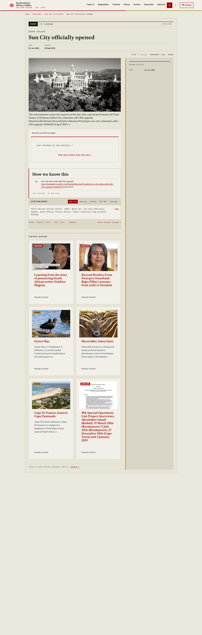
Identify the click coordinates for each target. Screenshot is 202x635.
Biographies (103, 4)
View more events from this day (74, 155)
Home (27, 14)
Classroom (149, 4)
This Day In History (53, 14)
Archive (136, 4)
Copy (117, 209)
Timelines (36, 14)
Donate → (75, 467)
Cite (139, 54)
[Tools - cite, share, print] (176, 5)
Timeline (116, 4)
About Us (161, 4)
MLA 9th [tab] (103, 201)
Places (127, 4)
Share (170, 54)
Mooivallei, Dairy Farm (97, 341)
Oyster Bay (41, 341)
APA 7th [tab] (72, 201)
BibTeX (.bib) (43, 222)
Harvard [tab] (83, 201)
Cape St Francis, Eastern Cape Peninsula (50, 414)
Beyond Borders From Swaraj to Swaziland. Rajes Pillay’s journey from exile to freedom (96, 280)
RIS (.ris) (60, 222)
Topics (90, 4)
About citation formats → (109, 222)
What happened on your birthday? (55, 145)
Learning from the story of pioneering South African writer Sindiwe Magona (50, 280)
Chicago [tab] (113, 201)
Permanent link (157, 54)
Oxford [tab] (93, 201)
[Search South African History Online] (169, 5)
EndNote (72, 222)
